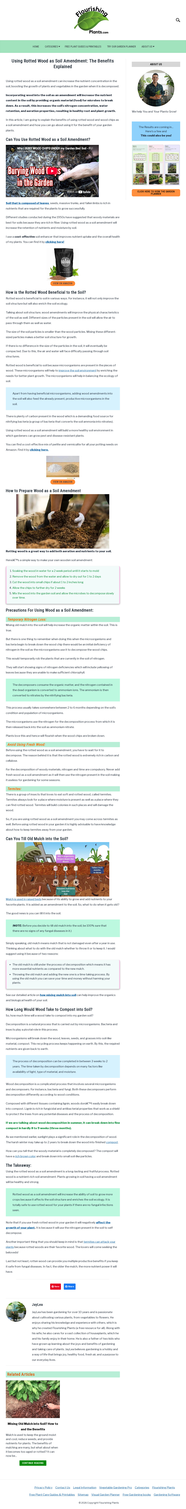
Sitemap (83, 1494)
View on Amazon (62, 283)
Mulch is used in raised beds (23, 899)
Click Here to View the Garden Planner (156, 192)
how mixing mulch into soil (58, 995)
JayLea (37, 1305)
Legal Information (84, 1487)
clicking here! (54, 242)
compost (112, 1142)
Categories (51, 46)
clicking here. (39, 449)
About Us (147, 46)
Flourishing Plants (163, 1487)
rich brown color (25, 1156)
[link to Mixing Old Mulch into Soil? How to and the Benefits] (33, 1399)
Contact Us (62, 1487)
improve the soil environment (77, 370)
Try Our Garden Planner (121, 46)
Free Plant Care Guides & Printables (52, 1494)
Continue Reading (33, 1463)
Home (36, 46)
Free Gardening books (137, 1494)
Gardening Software (167, 1494)
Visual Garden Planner (105, 1494)
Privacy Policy (43, 1487)
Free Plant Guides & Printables (83, 46)
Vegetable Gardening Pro (115, 1487)
